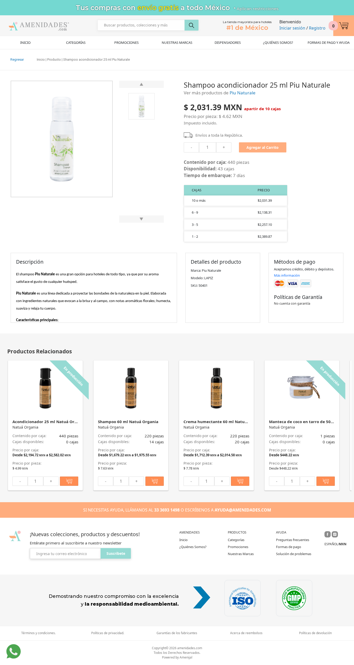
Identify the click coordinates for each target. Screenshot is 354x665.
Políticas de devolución (315, 633)
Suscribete (116, 553)
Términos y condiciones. (38, 633)
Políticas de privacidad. (107, 633)
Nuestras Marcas (177, 42)
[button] (343, 25)
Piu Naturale (243, 93)
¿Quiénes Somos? (278, 42)
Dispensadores (228, 42)
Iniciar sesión (292, 28)
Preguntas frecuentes (292, 539)
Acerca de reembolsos (246, 633)
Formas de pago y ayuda (329, 42)
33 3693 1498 (167, 510)
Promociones (126, 42)
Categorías (76, 42)
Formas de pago (288, 546)
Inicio (25, 42)
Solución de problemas (293, 553)
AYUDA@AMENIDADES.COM (243, 510)
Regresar (17, 59)
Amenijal (186, 657)
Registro (317, 28)
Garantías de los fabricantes (177, 633)
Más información (287, 275)
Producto (54, 59)
